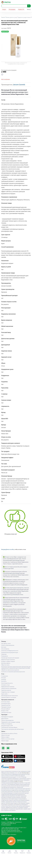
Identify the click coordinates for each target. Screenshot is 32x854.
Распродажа (12, 9)
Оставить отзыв (5, 685)
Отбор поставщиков (6, 724)
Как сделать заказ (6, 643)
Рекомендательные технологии (9, 695)
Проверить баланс (6, 707)
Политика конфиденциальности (9, 650)
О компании (4, 676)
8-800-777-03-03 (6, 815)
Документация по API (7, 725)
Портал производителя (7, 720)
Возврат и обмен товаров (8, 661)
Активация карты (5, 703)
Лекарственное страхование (8, 688)
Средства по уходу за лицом (23, 17)
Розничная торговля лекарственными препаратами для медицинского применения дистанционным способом (16, 667)
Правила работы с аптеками (8, 697)
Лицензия (3, 654)
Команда (3, 679)
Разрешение (4, 656)
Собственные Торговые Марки (9, 727)
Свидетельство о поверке (8, 692)
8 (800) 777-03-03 (18, 781)
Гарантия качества (6, 690)
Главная (3, 17)
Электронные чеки (6, 712)
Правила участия (5, 705)
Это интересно (5, 649)
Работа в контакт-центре (7, 739)
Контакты (3, 681)
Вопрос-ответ (5, 710)
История (3, 677)
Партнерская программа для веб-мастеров (12, 729)
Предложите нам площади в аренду (10, 722)
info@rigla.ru (13, 834)
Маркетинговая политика (8, 659)
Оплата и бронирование (7, 645)
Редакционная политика (7, 686)
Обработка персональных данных (10, 670)
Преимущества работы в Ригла (9, 733)
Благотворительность (7, 683)
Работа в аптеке (5, 735)
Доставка (3, 647)
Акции (4, 9)
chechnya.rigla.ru (26, 772)
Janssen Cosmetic (19, 85)
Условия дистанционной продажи (10, 658)
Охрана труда (5, 740)
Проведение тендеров (7, 716)
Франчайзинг (4, 718)
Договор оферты (5, 663)
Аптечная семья (5, 702)
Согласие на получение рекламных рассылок (13, 671)
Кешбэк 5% (21, 9)
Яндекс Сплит (5, 31)
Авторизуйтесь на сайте (7, 549)
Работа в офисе (5, 737)
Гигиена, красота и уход (11, 17)
